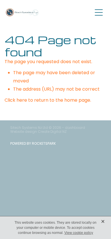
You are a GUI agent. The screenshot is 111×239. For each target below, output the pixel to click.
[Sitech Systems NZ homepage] (49, 12)
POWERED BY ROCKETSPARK (33, 144)
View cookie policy (78, 233)
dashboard (75, 128)
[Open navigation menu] (99, 12)
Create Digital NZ (52, 132)
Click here (16, 100)
